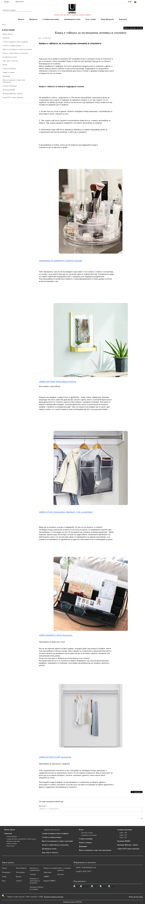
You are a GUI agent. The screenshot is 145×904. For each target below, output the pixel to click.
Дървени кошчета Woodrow (52, 829)
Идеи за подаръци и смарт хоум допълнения (95, 850)
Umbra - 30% (123, 832)
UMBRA (46, 876)
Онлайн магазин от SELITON (72, 902)
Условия (32, 874)
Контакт (19, 876)
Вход (3, 881)
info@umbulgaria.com (88, 867)
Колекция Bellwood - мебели (127, 845)
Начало (21, 19)
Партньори (47, 872)
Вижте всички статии (133, 28)
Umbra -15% (123, 837)
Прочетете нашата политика (53, 897)
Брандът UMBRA (49, 881)
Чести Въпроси (21, 868)
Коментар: (43, 806)
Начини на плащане (51, 868)
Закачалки (8, 833)
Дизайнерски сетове (72, 19)
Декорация (83, 846)
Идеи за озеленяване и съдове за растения (57, 841)
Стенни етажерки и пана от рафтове (55, 833)
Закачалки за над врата (13, 841)
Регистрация (20, 872)
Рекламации (6, 872)
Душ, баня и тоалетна (50, 852)
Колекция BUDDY (123, 841)
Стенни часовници (86, 839)
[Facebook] (142, 2)
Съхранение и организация (89, 835)
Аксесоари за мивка (87, 832)
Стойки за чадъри (11, 843)
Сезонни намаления (51, 19)
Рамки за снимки (85, 842)
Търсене (19, 881)
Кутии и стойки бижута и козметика (55, 845)
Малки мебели (9, 829)
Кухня (81, 829)
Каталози (61, 874)
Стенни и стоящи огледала (51, 837)
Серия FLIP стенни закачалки (128, 849)
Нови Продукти (107, 19)
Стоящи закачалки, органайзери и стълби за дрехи (21, 839)
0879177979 (20, 2)
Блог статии (91, 19)
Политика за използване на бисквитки (35, 881)
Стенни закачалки (11, 836)
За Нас (4, 876)
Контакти (123, 19)
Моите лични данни (136, 897)
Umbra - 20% (123, 835)
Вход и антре (10, 846)
